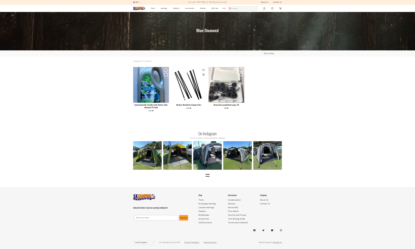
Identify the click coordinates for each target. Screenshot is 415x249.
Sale (224, 8)
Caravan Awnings (206, 207)
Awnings (164, 8)
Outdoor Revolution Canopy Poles (188, 105)
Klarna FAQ (233, 207)
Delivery (231, 204)
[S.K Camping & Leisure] (139, 8)
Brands (202, 8)
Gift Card (214, 8)
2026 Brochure (205, 222)
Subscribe (183, 218)
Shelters (176, 8)
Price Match (233, 211)
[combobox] (243, 8)
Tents (152, 8)
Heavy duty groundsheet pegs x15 (226, 105)
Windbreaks (204, 215)
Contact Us (277, 2)
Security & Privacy (210, 242)
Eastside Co (277, 242)
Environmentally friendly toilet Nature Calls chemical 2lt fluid (151, 106)
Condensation (234, 200)
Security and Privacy (237, 215)
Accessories (189, 8)
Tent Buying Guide (236, 219)
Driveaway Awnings (207, 204)
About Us (264, 2)
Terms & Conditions (191, 242)
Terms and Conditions (238, 222)
